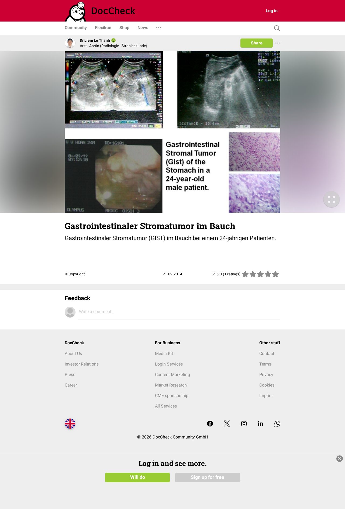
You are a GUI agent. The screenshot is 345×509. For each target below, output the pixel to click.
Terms (265, 364)
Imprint (266, 395)
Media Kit (164, 353)
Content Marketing (172, 374)
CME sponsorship (171, 395)
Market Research (171, 385)
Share (257, 42)
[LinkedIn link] (261, 424)
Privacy (266, 374)
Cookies (266, 385)
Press (70, 374)
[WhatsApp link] (277, 424)
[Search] (275, 28)
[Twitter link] (227, 424)
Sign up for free (207, 477)
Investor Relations (82, 364)
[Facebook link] (210, 424)
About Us (73, 353)
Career (71, 385)
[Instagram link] (244, 424)
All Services (166, 406)
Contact (266, 353)
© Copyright (75, 274)
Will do (137, 477)
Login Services (169, 364)
